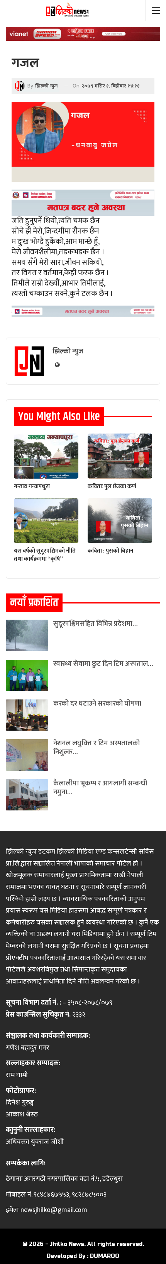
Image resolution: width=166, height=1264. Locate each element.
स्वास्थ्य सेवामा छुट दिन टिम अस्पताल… (103, 664)
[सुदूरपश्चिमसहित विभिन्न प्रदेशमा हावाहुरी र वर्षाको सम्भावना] (27, 635)
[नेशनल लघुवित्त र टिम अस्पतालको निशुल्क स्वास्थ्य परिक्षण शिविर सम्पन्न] (27, 754)
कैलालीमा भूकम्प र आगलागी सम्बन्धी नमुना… (100, 788)
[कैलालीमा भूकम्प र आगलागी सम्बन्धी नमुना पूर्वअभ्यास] (27, 794)
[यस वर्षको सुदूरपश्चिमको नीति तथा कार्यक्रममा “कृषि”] (46, 520)
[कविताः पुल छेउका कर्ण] (120, 456)
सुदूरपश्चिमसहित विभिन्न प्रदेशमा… (95, 624)
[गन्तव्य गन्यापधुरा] (46, 456)
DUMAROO (104, 1256)
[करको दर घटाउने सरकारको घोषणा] (27, 715)
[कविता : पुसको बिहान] (120, 520)
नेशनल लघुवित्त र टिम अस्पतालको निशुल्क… (96, 748)
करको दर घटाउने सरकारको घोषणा (97, 703)
